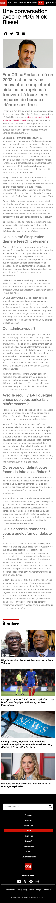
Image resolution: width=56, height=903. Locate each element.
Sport (28, 851)
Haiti (40, 2)
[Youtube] (19, 881)
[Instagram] (37, 881)
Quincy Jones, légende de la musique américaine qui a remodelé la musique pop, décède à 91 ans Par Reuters (26, 744)
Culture (22, 2)
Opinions (49, 2)
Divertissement (29, 857)
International (28, 846)
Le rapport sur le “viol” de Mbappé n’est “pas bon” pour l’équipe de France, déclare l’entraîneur (28, 702)
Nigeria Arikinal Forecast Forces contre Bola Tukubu (27, 662)
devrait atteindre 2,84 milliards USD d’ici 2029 (26, 119)
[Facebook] (31, 881)
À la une (12, 2)
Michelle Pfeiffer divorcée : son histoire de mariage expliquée (26, 785)
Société (28, 841)
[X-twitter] (25, 881)
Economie (32, 2)
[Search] (50, 807)
